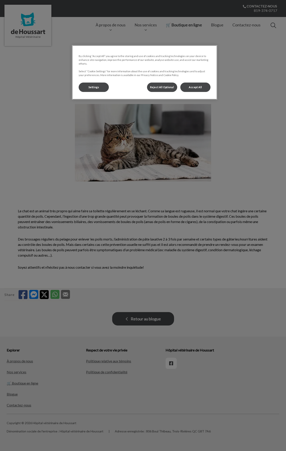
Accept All (195, 87)
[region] (144, 72)
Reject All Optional (162, 87)
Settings (93, 87)
